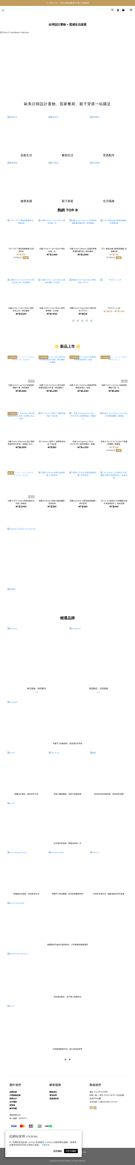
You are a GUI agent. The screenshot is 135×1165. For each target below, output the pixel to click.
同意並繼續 (71, 1151)
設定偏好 (58, 1151)
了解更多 (45, 1145)
